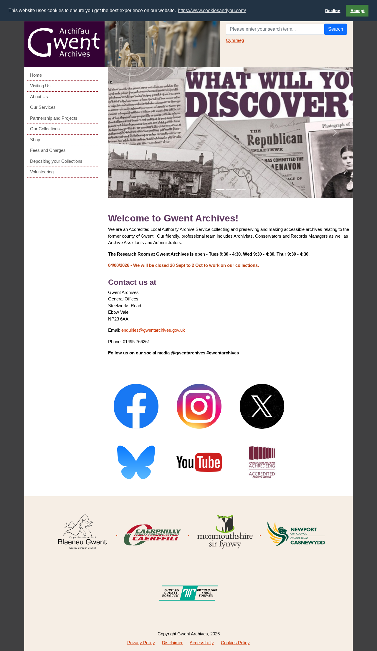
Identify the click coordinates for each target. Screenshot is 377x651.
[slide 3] (241, 189)
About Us (39, 96)
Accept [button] (357, 10)
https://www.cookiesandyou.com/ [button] (212, 10)
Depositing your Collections (56, 161)
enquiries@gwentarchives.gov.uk (153, 330)
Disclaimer (172, 642)
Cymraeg (235, 40)
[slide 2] (230, 189)
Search (335, 29)
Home (36, 75)
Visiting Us (40, 85)
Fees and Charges (48, 150)
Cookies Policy (235, 642)
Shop (35, 139)
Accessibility (202, 642)
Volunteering (42, 171)
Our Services (43, 107)
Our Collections (45, 128)
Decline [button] (332, 10)
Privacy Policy (141, 642)
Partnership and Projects (53, 118)
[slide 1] (220, 189)
